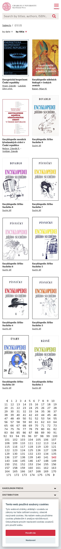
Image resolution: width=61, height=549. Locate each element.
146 (30, 461)
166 (22, 471)
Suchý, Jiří (36, 145)
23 (24, 408)
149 (53, 461)
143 (7, 461)
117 (22, 447)
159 (22, 468)
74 (6, 429)
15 (30, 404)
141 (46, 457)
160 (30, 468)
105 (38, 439)
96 (29, 436)
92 (5, 436)
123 (15, 450)
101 (7, 439)
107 (53, 439)
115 (7, 447)
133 (38, 454)
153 (30, 464)
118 (30, 447)
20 (6, 408)
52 (36, 418)
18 (48, 404)
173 (24, 475)
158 (15, 468)
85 (18, 432)
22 (18, 408)
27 (48, 408)
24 (30, 408)
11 (6, 404)
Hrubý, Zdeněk (9, 85)
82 (55, 429)
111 (30, 443)
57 (12, 422)
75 (12, 429)
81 (48, 429)
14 (24, 404)
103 (22, 439)
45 (48, 415)
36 (48, 411)
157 (7, 468)
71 (42, 425)
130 (15, 454)
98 (42, 436)
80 (42, 429)
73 (55, 425)
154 (38, 464)
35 (42, 411)
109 (15, 443)
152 (22, 464)
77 (24, 429)
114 (53, 443)
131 (22, 454)
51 (30, 418)
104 (30, 439)
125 (30, 450)
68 (24, 425)
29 (6, 411)
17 (42, 404)
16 (36, 404)
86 (24, 432)
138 (22, 457)
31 (18, 411)
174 (32, 475)
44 (42, 415)
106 (46, 439)
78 (30, 429)
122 (7, 450)
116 (15, 447)
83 (6, 432)
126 (38, 450)
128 (53, 450)
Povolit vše (30, 533)
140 (38, 457)
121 (53, 447)
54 (48, 418)
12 (12, 404)
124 (22, 450)
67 (18, 425)
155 (46, 464)
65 (6, 425)
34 (36, 411)
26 (42, 408)
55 (55, 418)
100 (55, 436)
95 (23, 436)
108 (7, 443)
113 (46, 443)
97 (35, 436)
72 (48, 425)
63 (48, 422)
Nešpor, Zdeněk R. (11, 148)
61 (36, 422)
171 (8, 475)
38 (6, 415)
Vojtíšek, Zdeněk (10, 151)
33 (30, 411)
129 (7, 454)
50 (24, 418)
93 (11, 436)
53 (42, 418)
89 (42, 432)
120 (46, 447)
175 (39, 475)
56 (6, 422)
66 (12, 425)
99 (48, 436)
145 (22, 461)
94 (17, 436)
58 (18, 422)
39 (12, 415)
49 (18, 418)
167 (30, 471)
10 (53, 401)
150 (7, 464)
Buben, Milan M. (39, 88)
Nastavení (30, 540)
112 (38, 443)
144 (15, 461)
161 (38, 468)
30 (12, 411)
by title (20, 31)
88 (36, 432)
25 (36, 408)
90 (48, 432)
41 (24, 415)
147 (38, 461)
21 (12, 408)
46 (55, 415)
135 (53, 454)
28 (55, 408)
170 (53, 471)
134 (46, 454)
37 (55, 411)
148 (46, 461)
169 (46, 471)
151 (15, 464)
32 (24, 411)
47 (6, 418)
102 (15, 439)
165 (15, 471)
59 (24, 422)
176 (47, 475)
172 (16, 475)
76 (18, 429)
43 (36, 415)
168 (38, 471)
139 (30, 457)
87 (30, 432)
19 (55, 404)
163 (53, 468)
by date (6, 31)
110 (22, 443)
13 (18, 404)
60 (30, 422)
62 (42, 422)
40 (18, 415)
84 (12, 432)
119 (38, 447)
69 (30, 425)
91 (55, 432)
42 (30, 415)
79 (36, 429)
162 (46, 468)
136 (7, 457)
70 (36, 425)
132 (30, 454)
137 (15, 457)
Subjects (6, 25)
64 (55, 422)
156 (53, 464)
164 (7, 471)
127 (46, 450)
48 (12, 418)
